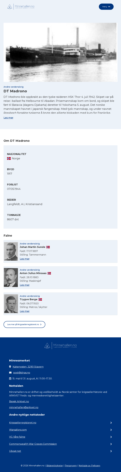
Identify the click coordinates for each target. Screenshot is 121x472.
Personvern (71, 465)
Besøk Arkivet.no (19, 401)
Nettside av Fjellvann (89, 465)
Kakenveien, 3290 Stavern (28, 366)
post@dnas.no (21, 372)
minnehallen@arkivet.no (23, 407)
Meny (104, 6)
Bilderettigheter (54, 465)
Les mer (8, 117)
